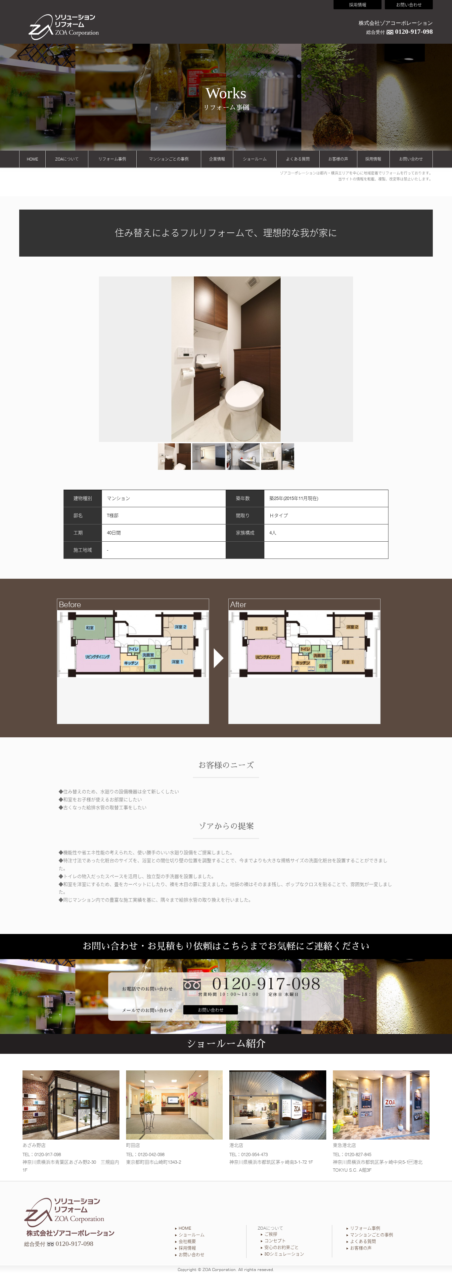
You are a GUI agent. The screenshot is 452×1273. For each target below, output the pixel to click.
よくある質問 (298, 159)
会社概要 (187, 1241)
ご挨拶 (270, 1234)
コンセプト (275, 1240)
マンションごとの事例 (169, 159)
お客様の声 (338, 159)
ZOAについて (67, 159)
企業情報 (217, 159)
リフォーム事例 (112, 159)
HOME (32, 159)
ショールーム (255, 159)
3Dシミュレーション (284, 1253)
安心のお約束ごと (281, 1247)
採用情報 (357, 4)
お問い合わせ (409, 4)
